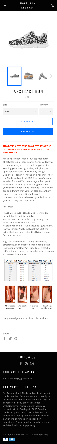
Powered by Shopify (39, 434)
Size (5, 105)
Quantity (43, 105)
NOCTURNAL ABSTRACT (28, 5)
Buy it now (28, 131)
